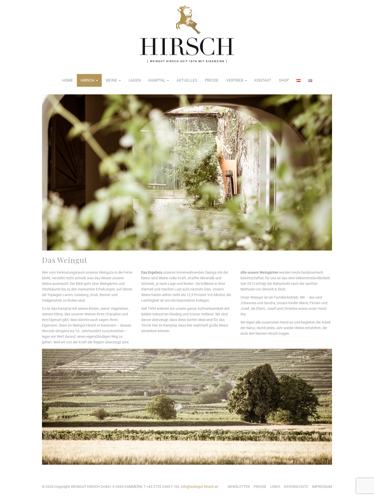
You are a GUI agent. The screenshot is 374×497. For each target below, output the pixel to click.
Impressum (322, 487)
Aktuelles (187, 80)
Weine (112, 80)
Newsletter (239, 487)
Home (67, 80)
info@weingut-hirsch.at (199, 487)
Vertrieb (235, 80)
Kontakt (262, 80)
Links (275, 487)
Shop (284, 80)
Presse (212, 80)
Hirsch (88, 80)
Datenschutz (296, 487)
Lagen (134, 80)
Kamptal (157, 80)
